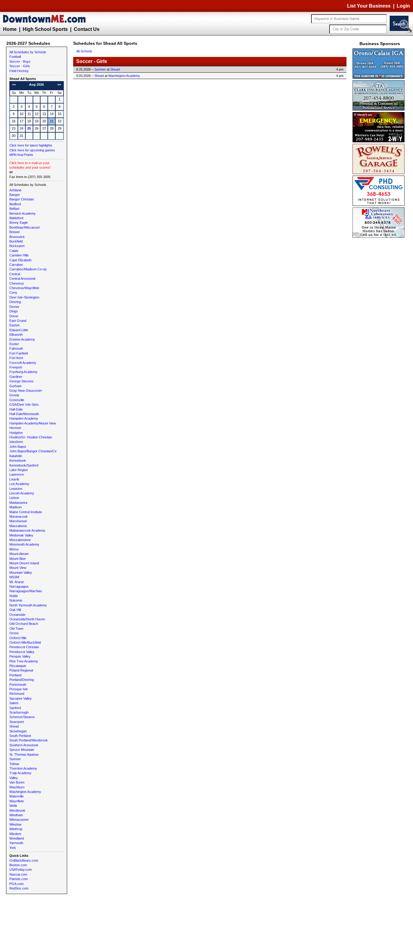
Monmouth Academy (24, 544)
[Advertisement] (380, 330)
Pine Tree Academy (23, 661)
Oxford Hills (18, 638)
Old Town (16, 628)
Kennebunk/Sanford (23, 465)
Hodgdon (16, 432)
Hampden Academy (23, 418)
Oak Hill (15, 610)
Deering (15, 302)
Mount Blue (17, 558)
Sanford (15, 708)
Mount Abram (19, 554)
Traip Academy (20, 773)
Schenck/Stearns (22, 717)
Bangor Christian (21, 199)
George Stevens (21, 381)
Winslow (15, 824)
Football (15, 56)
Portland (15, 675)
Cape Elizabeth (20, 260)
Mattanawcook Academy (27, 530)
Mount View (17, 567)
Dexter (14, 307)
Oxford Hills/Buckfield (25, 642)
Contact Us (86, 29)
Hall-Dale (16, 409)
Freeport (15, 367)
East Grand (17, 320)
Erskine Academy (22, 339)
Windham (16, 815)
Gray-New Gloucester (25, 390)
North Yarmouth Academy (28, 605)
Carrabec (16, 264)
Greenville (16, 400)
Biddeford (16, 218)
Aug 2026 (36, 84)
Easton (14, 325)
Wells (13, 805)
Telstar (14, 764)
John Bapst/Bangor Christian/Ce (33, 451)
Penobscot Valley (21, 652)
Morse (14, 549)
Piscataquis (17, 666)
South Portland (20, 736)
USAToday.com (20, 869)
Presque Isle (18, 689)
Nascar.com (18, 874)
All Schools (84, 51)
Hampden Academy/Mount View (32, 423)
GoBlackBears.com (23, 860)
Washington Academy (25, 792)
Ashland (15, 190)
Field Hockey (19, 71)
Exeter (14, 344)
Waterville (16, 796)
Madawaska (18, 502)
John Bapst (17, 446)
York (12, 848)
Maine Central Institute (25, 512)
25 (29, 128)
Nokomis (15, 600)
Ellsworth (16, 334)
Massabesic (18, 526)
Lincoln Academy (21, 493)
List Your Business (369, 5)
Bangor (14, 194)
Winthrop (15, 829)
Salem (13, 703)
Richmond (16, 693)
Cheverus (16, 283)
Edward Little (18, 330)
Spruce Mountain (21, 749)
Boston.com (18, 865)
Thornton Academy (23, 768)
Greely (14, 395)
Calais (13, 250)
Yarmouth (16, 843)
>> (59, 84)
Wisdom (15, 834)
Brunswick (17, 237)
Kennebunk (17, 460)
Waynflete (16, 801)
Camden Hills (19, 255)
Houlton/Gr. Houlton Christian (30, 437)
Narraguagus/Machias (25, 591)
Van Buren (16, 782)
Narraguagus (19, 586)
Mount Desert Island (24, 563)
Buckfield (16, 241)
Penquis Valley (20, 656)
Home (10, 29)
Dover (13, 316)
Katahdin (15, 456)
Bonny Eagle (18, 222)
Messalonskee (20, 540)
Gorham (15, 386)
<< (14, 84)
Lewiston (15, 488)
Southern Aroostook (23, 745)
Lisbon (14, 498)
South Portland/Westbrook (28, 740)
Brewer (14, 232)
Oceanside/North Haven (27, 619)
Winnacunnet (18, 819)
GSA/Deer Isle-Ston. (24, 404)
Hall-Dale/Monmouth (24, 414)
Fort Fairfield (18, 353)
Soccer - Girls (19, 66)
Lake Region (18, 470)
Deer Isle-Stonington (24, 297)
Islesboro (16, 442)
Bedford (15, 204)
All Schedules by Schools (27, 52)
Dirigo (13, 311)
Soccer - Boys (20, 61)
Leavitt (14, 479)
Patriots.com (18, 879)
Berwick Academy (22, 213)
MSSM (14, 577)
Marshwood (18, 521)
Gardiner (15, 376)
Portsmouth (17, 684)
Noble (13, 596)
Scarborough (18, 712)
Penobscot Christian (24, 647)
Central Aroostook (22, 278)
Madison (15, 507)
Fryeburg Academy (23, 372)
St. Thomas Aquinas (24, 754)
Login (403, 5)
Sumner (15, 759)
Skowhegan (18, 731)
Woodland (16, 838)
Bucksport (16, 246)
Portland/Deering (21, 680)
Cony (13, 292)
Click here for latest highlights (30, 145)
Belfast (14, 208)
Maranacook (18, 516)
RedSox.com (18, 888)
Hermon (15, 428)
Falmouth (16, 348)
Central (14, 274)
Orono (14, 633)
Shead (14, 726)
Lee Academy (19, 484)
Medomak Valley (21, 535)
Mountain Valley (20, 572)
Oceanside (17, 614)
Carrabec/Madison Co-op (28, 269)
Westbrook (17, 810)
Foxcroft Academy (22, 363)
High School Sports (45, 29)
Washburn (16, 787)
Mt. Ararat (16, 582)
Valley (13, 778)
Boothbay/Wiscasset (24, 227)
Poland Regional (21, 670)
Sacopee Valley (20, 698)
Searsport (16, 722)
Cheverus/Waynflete (24, 288)
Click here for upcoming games (32, 150)
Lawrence (16, 474)
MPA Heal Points (21, 155)
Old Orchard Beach (23, 623)
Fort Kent (16, 358)
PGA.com (16, 884)
